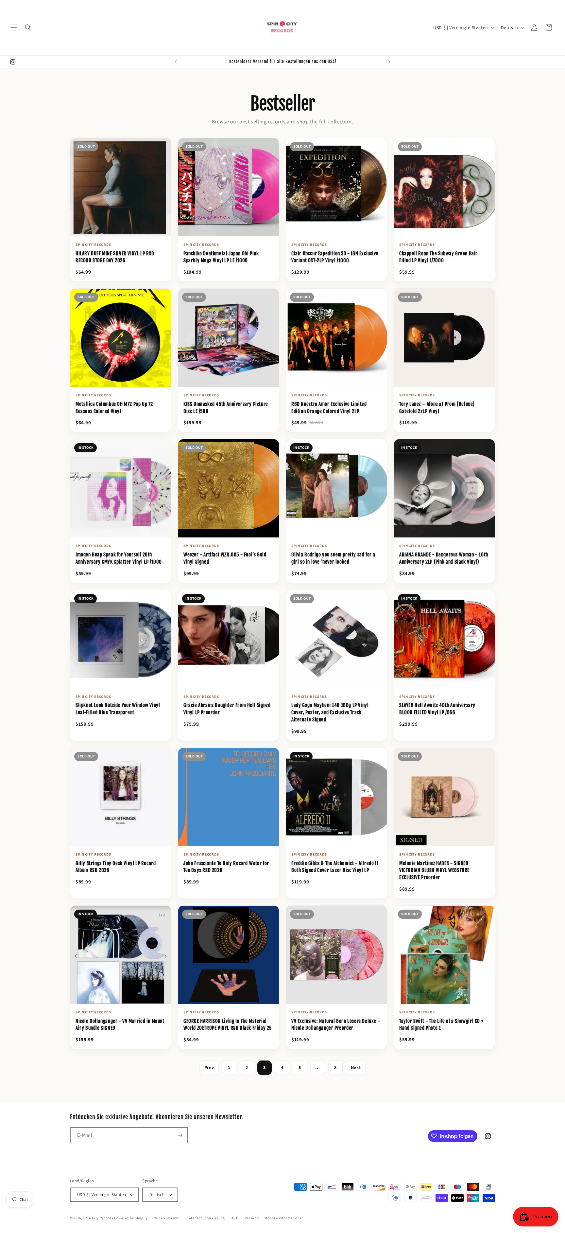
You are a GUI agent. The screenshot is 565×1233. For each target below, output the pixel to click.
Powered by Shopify (131, 1218)
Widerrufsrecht (167, 1218)
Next (356, 1067)
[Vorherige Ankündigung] (176, 62)
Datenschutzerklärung (205, 1218)
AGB (234, 1218)
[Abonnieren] (180, 1135)
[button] (14, 27)
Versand (252, 1218)
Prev (209, 1067)
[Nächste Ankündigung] (389, 62)
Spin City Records (98, 1218)
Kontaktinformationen (284, 1218)
